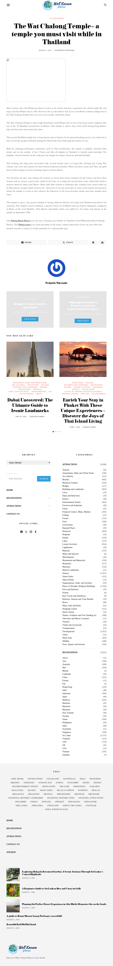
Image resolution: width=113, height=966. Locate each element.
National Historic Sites (61, 798)
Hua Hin (65, 786)
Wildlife (65, 641)
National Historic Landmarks (26, 798)
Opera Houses (68, 580)
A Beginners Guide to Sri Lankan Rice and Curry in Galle (51, 888)
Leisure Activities (82, 387)
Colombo (74, 783)
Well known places (57, 809)
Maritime (66, 703)
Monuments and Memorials (73, 560)
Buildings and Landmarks (25, 387)
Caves (64, 493)
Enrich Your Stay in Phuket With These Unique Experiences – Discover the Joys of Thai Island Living (83, 410)
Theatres (65, 622)
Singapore (66, 732)
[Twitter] (26, 532)
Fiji (63, 684)
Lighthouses (67, 547)
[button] (53, 432)
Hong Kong (67, 687)
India (64, 690)
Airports (65, 470)
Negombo (21, 802)
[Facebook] (21, 532)
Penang (47, 802)
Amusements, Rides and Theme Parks (30, 383)
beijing (16, 783)
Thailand (85, 394)
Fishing (65, 515)
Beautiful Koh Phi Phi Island (21, 924)
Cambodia (66, 674)
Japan (64, 697)
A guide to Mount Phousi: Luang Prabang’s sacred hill (34, 916)
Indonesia (66, 693)
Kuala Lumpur (66, 790)
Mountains (98, 387)
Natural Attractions (91, 798)
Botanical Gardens (70, 483)
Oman (64, 719)
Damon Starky (89, 427)
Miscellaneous (68, 557)
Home (9, 490)
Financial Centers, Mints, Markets (76, 512)
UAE (50, 391)
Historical (66, 531)
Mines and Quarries (70, 554)
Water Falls (67, 638)
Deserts (43, 387)
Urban (39, 394)
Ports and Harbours (70, 589)
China (64, 677)
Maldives (66, 700)
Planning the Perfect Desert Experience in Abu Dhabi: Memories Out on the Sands (64, 904)
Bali (64, 668)
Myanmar (66, 710)
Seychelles (66, 729)
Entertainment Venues (71, 502)
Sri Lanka (66, 735)
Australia (66, 664)
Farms (65, 509)
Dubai (98, 783)
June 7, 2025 (75, 427)
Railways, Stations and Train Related (77, 599)
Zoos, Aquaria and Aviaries (73, 644)
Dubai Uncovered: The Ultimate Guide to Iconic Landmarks (30, 405)
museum (79, 794)
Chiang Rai (46, 783)
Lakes (64, 541)
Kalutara (18, 790)
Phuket (60, 802)
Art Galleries (18, 385)
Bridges (65, 486)
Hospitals (37, 389)
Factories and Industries (72, 505)
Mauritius (66, 706)
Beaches (45, 385)
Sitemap (11, 852)
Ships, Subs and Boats (19, 391)
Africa (65, 658)
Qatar (64, 726)
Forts (64, 522)
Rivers (65, 602)
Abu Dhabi (18, 779)
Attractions (33, 385)
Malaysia (66, 551)
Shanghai (74, 802)
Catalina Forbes (37, 416)
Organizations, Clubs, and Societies (77, 583)
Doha (87, 783)
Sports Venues (68, 612)
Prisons (65, 593)
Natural (76, 389)
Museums (66, 567)
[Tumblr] (36, 532)
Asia (64, 661)
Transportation (38, 391)
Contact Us (13, 514)
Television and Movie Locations (75, 619)
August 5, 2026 (28, 878)
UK (63, 745)
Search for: (12, 473)
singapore (91, 802)
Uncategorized (57, 18)
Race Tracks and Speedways (74, 596)
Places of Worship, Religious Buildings (83, 391)
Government (67, 525)
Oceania (65, 716)
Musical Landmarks (70, 570)
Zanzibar (66, 755)
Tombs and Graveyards (72, 625)
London (83, 790)
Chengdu (30, 783)
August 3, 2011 (45, 50)
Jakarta (95, 786)
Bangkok (96, 779)
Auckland (53, 779)
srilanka (38, 806)
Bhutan (65, 671)
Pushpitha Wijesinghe (64, 50)
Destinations (25, 389)
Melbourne (64, 794)
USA (64, 748)
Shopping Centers (70, 394)
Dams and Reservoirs (71, 496)
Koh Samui (47, 790)
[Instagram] (31, 532)
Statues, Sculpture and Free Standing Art (79, 615)
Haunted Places (68, 528)
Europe (65, 681)
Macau (96, 790)
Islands (67, 387)
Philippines (67, 723)
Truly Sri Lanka (73, 806)
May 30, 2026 (21, 416)
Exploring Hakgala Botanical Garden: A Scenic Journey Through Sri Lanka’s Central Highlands (62, 873)
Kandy (32, 790)
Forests (65, 518)
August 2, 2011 (18, 312)
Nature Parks (88, 389)
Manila (49, 794)
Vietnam (65, 752)
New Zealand (67, 713)
